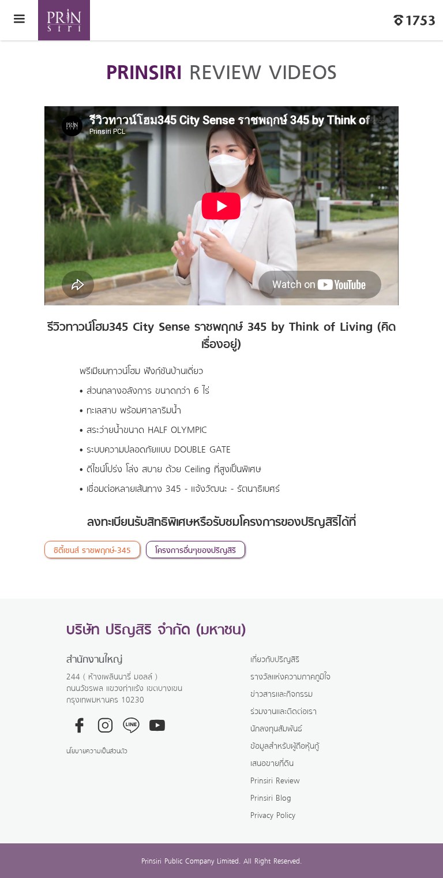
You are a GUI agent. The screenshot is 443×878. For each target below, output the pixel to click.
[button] (19, 20)
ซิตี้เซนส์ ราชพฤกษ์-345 (92, 549)
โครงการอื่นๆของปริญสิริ (195, 549)
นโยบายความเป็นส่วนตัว (96, 751)
